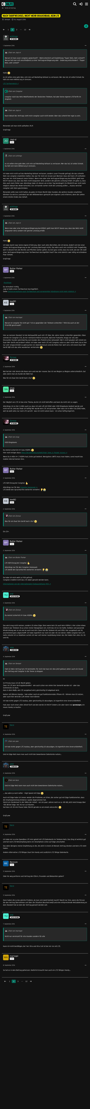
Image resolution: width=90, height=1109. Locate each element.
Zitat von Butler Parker (17, 557)
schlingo (8, 282)
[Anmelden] (80, 4)
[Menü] (86, 4)
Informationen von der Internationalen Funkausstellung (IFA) (26, 584)
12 (25, 29)
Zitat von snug (13, 437)
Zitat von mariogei (15, 317)
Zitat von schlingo (15, 156)
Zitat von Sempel (14, 663)
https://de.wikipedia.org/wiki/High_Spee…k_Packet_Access (43, 452)
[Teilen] (86, 26)
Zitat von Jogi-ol (14, 52)
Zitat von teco (13, 780)
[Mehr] (85, 45)
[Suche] (74, 4)
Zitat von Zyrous (14, 516)
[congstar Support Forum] (7, 4)
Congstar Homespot (27, 487)
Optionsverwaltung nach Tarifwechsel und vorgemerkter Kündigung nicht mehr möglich (41, 291)
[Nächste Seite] (29, 29)
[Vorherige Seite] (4, 29)
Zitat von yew (13, 741)
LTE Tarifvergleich (10, 83)
